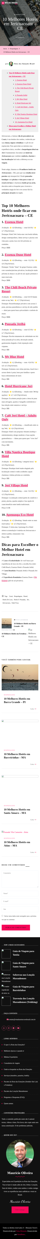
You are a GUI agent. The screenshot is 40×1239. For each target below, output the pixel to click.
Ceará (11, 596)
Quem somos (8, 1103)
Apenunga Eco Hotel (25, 122)
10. (16, 122)
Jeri (28, 600)
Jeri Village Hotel (23, 118)
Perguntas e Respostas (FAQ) (14, 1097)
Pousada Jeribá (22, 95)
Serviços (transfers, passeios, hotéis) (16, 1076)
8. (16, 114)
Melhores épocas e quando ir (14, 1051)
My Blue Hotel (22, 99)
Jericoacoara (6, 603)
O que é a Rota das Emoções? (14, 1045)
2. (16, 84)
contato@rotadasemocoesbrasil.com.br (21, 1019)
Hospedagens (19, 14)
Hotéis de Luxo (8, 600)
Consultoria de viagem (12, 1063)
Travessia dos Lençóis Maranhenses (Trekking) (25, 1000)
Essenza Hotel (22, 80)
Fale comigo (20, 1210)
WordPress (21, 1234)
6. (16, 103)
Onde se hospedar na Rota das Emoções (18, 1069)
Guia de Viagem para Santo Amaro (23, 965)
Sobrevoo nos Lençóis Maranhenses (24, 976)
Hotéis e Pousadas (19, 600)
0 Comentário (20, 37)
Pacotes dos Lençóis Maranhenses (16, 1091)
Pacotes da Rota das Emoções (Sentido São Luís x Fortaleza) (21, 1083)
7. (16, 107)
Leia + (33, 709)
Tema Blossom (21, 1231)
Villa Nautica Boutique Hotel (27, 114)
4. (16, 95)
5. (16, 99)
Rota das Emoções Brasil (24, 64)
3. (16, 88)
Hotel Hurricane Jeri (24, 103)
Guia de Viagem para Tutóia (23, 953)
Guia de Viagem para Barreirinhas (23, 988)
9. (16, 118)
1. (16, 80)
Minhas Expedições (11, 1057)
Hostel (25, 596)
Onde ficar (15, 603)
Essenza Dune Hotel (24, 84)
